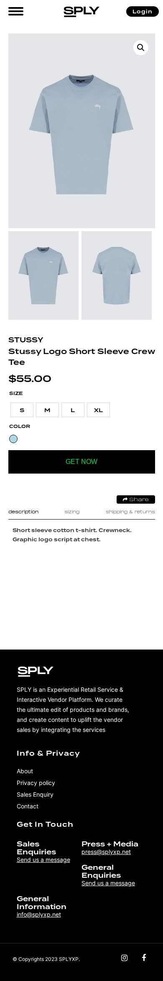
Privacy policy (36, 782)
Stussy (25, 340)
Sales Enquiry (35, 794)
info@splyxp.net (39, 914)
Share (138, 499)
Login (142, 11)
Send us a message (43, 859)
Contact (27, 806)
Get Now (81, 461)
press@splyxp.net (106, 851)
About (25, 771)
